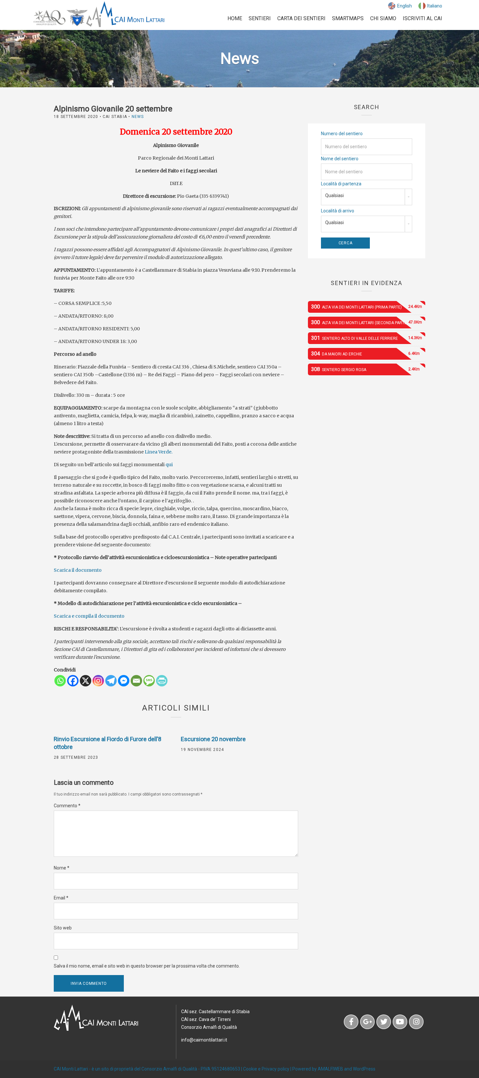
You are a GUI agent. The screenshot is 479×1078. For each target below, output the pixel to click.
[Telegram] (111, 680)
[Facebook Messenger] (123, 680)
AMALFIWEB (330, 1068)
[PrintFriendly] (161, 680)
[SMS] (149, 680)
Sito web (63, 927)
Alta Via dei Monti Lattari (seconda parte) (366, 322)
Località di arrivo (337, 210)
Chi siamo (383, 18)
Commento (67, 805)
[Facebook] (73, 680)
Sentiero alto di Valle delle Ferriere (366, 338)
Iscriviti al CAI (422, 18)
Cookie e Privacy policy (266, 1068)
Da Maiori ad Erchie (365, 354)
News (138, 116)
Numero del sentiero (342, 133)
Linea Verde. (158, 452)
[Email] (136, 680)
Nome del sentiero (339, 158)
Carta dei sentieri (301, 18)
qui (169, 464)
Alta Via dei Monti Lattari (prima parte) (366, 307)
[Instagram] (98, 680)
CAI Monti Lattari (71, 1068)
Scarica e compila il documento (89, 616)
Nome (61, 867)
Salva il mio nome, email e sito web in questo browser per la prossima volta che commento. (147, 966)
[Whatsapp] (60, 680)
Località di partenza (341, 183)
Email (61, 897)
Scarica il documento (78, 570)
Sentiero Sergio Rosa (365, 369)
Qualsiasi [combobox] (334, 195)
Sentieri (260, 18)
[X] (85, 680)
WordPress (364, 1068)
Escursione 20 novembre (213, 739)
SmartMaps (348, 18)
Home (234, 18)
